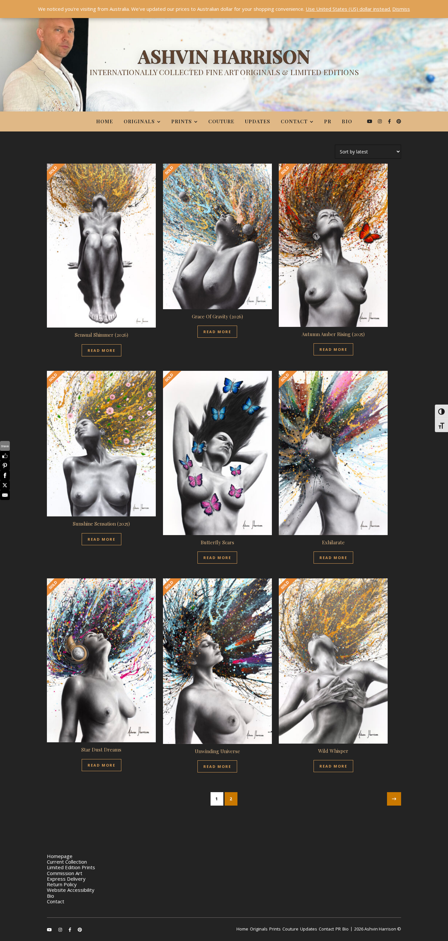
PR (327, 121)
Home (104, 121)
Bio (347, 121)
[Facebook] (5, 475)
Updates (257, 121)
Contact (294, 121)
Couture (221, 121)
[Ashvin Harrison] (224, 63)
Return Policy (62, 884)
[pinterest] (399, 121)
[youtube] (370, 121)
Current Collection (67, 861)
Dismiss (401, 9)
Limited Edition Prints (71, 867)
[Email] (5, 495)
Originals (139, 121)
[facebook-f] (390, 121)
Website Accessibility (70, 890)
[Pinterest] (5, 465)
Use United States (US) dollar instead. (348, 9)
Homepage (59, 856)
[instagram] (380, 121)
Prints (181, 121)
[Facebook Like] (5, 456)
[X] (5, 485)
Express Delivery (66, 878)
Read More (101, 350)
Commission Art (64, 873)
